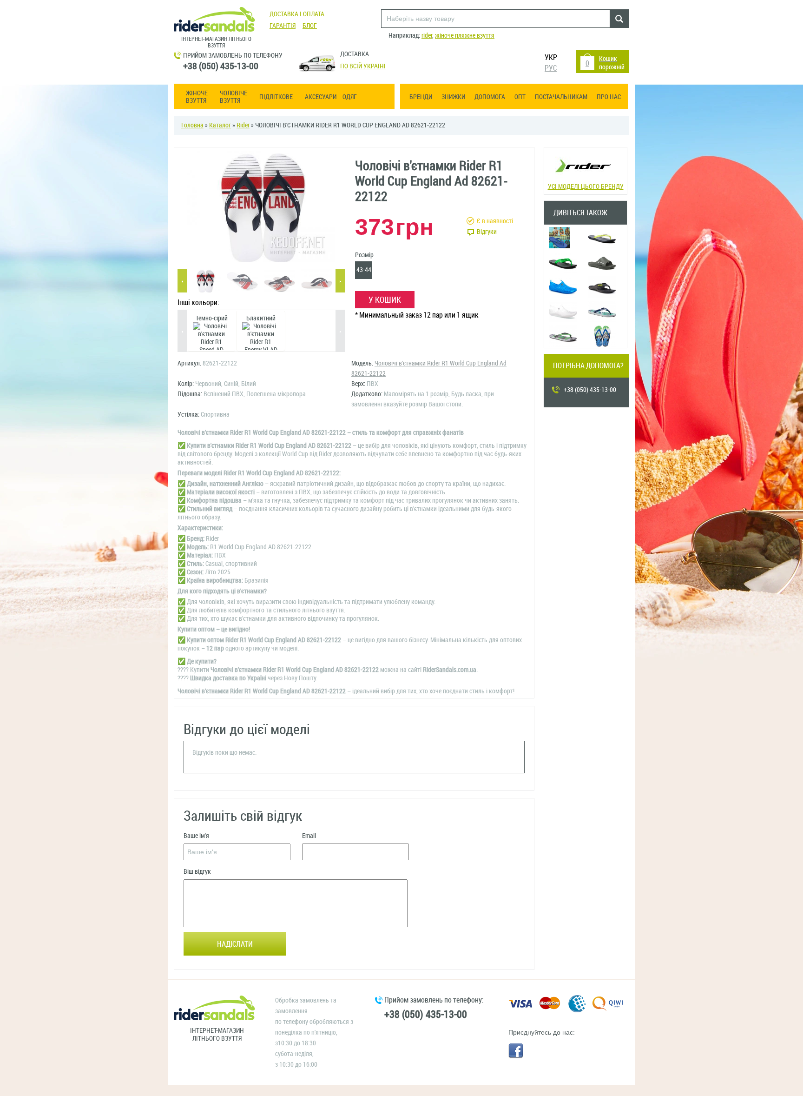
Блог (310, 26)
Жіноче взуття (197, 97)
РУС (551, 68)
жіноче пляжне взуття (464, 36)
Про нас (609, 97)
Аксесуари (320, 97)
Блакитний (261, 318)
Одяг (349, 97)
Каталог (220, 125)
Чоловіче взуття (233, 97)
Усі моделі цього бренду (586, 187)
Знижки (453, 97)
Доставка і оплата (297, 14)
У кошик (385, 300)
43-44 (363, 270)
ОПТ (520, 97)
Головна (192, 125)
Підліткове (276, 97)
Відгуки (487, 232)
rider (426, 36)
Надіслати (235, 944)
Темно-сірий (212, 318)
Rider (243, 125)
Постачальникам (561, 97)
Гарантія (283, 26)
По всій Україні (363, 66)
